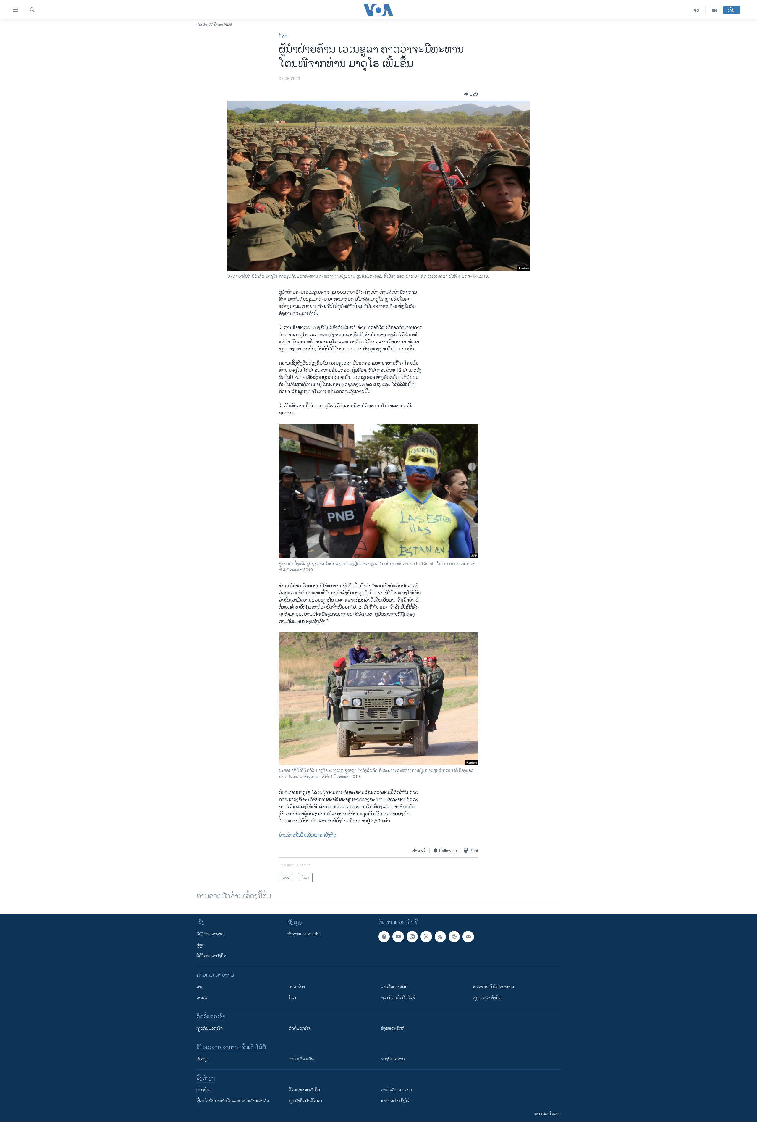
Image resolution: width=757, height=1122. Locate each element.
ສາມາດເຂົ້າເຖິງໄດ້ (395, 1101)
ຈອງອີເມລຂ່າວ (393, 1059)
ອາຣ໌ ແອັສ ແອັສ (301, 1059)
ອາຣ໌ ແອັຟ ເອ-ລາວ (396, 1090)
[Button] (471, 94)
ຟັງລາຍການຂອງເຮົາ (304, 934)
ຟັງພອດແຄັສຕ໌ (393, 1028)
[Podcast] (454, 936)
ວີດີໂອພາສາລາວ (210, 934)
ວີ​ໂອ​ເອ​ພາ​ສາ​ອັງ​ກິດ (304, 1090)
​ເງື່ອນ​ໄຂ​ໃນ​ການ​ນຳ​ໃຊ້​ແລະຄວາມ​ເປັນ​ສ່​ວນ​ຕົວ (232, 1101)
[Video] (714, 10)
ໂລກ (283, 37)
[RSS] (440, 936)
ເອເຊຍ (201, 998)
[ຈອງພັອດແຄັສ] (468, 936)
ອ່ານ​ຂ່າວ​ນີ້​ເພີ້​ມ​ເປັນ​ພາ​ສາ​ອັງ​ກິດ (307, 835)
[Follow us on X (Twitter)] (426, 936)
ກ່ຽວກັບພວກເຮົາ (209, 1028)
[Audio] (697, 10)
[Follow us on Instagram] (412, 936)
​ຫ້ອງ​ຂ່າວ (203, 1090)
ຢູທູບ (200, 945)
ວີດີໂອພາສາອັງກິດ (211, 956)
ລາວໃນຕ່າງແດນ (394, 987)
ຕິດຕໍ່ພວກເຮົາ (300, 1028)
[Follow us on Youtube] (398, 936)
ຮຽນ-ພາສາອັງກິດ (487, 998)
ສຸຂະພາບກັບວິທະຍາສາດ (493, 987)
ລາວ (200, 987)
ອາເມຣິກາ (297, 987)
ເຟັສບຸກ (202, 1059)
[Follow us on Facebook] (384, 936)
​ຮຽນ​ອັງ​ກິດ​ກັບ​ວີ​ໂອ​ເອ (305, 1101)
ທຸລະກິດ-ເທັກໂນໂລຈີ (398, 998)
